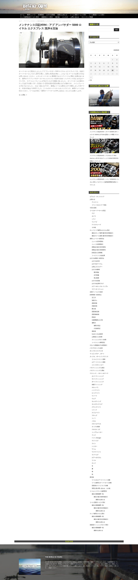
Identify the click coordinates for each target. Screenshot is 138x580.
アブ (21, 32)
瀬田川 (94, 323)
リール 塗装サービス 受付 (78, 15)
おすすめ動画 (96, 269)
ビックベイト (96, 393)
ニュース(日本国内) (97, 241)
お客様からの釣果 (97, 337)
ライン (94, 443)
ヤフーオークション (98, 289)
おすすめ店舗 (96, 281)
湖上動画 (96, 278)
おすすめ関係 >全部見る (97, 258)
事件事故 (96, 272)
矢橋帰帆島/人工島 (97, 320)
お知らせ (92, 199)
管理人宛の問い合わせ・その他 (101, 488)
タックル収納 (96, 426)
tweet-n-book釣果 (97, 334)
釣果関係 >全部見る (95, 295)
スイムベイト (96, 412)
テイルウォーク (96, 224)
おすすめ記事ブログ (98, 283)
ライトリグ (95, 440)
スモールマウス (96, 424)
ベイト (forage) (96, 438)
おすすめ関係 (50, 15)
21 (108, 70)
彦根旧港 (94, 303)
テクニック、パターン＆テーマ (99, 373)
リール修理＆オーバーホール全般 (102, 483)
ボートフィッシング (98, 382)
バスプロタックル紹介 (96, 348)
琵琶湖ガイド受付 (47, 17)
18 (95, 70)
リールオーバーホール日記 (98, 210)
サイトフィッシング (98, 379)
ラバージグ (95, 455)
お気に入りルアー (97, 267)
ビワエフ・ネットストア (97, 196)
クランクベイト (96, 407)
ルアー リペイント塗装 (98, 362)
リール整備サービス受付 (96, 15)
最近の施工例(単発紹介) (101, 497)
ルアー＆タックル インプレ (100, 286)
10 (91, 67)
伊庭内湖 (94, 306)
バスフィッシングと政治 (97, 368)
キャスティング (96, 401)
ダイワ (94, 216)
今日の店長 (93, 208)
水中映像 (96, 275)
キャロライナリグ (97, 404)
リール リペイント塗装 (98, 359)
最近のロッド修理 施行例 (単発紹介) (102, 233)
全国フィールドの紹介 (96, 292)
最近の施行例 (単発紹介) (101, 508)
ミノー (94, 418)
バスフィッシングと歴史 (97, 370)
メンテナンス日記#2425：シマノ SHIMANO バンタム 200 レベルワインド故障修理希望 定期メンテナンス (104, 182)
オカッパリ (95, 387)
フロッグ (94, 415)
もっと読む (22, 94)
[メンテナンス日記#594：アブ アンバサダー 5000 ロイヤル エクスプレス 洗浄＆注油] (51, 50)
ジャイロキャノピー (98, 365)
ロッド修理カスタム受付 (97, 513)
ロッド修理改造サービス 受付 (29, 17)
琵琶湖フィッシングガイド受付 (99, 525)
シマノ (94, 219)
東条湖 (94, 331)
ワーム (94, 449)
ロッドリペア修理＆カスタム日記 (100, 230)
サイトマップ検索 (87, 17)
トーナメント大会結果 (98, 255)
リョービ (94, 222)
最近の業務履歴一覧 (98, 494)
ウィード (94, 396)
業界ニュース (31, 15)
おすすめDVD (96, 261)
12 (99, 67)
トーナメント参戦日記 (98, 342)
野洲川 (94, 317)
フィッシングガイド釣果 (99, 339)
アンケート (95, 202)
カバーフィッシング (98, 376)
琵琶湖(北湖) (95, 311)
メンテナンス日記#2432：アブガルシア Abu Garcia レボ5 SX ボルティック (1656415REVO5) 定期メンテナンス (104, 158)
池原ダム (94, 300)
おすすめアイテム (97, 264)
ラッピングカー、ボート (97, 353)
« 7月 (90, 80)
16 (117, 67)
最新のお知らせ (62, 15)
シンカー (94, 446)
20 (104, 70)
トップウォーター (97, 432)
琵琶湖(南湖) (95, 314)
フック (94, 435)
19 (99, 70)
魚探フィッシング (97, 384)
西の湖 (94, 309)
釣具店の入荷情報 (97, 252)
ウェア (94, 398)
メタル (94, 421)
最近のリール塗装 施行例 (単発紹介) (102, 236)
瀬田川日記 (97, 325)
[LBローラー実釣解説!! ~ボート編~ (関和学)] (104, 98)
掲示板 (57, 17)
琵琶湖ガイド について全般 (100, 485)
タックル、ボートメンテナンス (99, 356)
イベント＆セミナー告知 (99, 205)
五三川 (94, 297)
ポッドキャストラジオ (96, 351)
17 (91, 70)
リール (94, 460)
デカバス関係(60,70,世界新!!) (98, 345)
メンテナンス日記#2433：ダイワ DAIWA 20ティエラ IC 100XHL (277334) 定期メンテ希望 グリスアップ (104, 134)
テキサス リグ (96, 429)
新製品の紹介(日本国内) (99, 247)
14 (108, 67)
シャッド (94, 410)
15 (112, 67)
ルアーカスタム (96, 457)
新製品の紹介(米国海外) (99, 250)
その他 (94, 227)
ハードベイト (96, 390)
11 (95, 67)
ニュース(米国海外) (97, 244)
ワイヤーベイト (96, 452)
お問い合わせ (75, 17)
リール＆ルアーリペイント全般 (101, 480)
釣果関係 (41, 15)
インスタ (65, 17)
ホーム (22, 15)
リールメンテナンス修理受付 (98, 491)
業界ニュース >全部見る (97, 238)
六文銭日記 (97, 328)
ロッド (94, 463)
